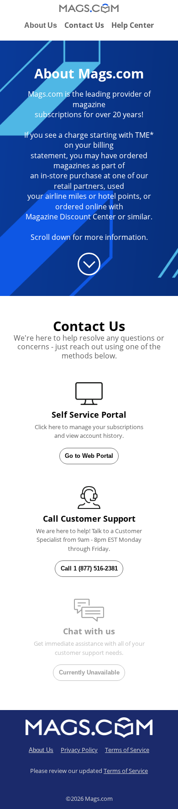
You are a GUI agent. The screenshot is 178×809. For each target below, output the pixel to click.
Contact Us (84, 25)
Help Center (132, 25)
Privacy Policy (79, 750)
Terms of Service (127, 750)
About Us (40, 25)
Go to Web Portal (89, 455)
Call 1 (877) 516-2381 (89, 568)
